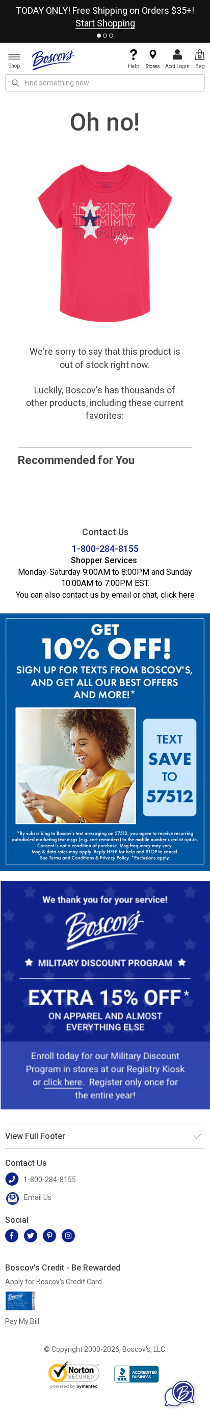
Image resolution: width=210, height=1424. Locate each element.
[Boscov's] (53, 60)
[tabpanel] (105, 14)
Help (133, 66)
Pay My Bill (22, 1321)
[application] (179, 1393)
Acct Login (177, 66)
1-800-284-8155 (105, 548)
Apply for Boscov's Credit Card (53, 1282)
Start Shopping (105, 23)
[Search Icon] (15, 83)
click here (178, 595)
